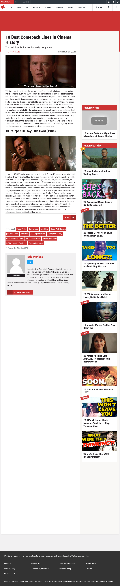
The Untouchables (32, 238)
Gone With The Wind (14, 238)
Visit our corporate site (79, 556)
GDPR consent (9, 574)
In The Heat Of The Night (16, 243)
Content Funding (65, 569)
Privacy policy (91, 563)
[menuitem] (7, 2)
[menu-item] (10, 7)
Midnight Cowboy (55, 234)
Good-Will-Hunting (58, 229)
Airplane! (24, 234)
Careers (89, 569)
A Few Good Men (50, 238)
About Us (7, 563)
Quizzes (26, 2)
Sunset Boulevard (36, 243)
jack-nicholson (12, 234)
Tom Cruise (33, 229)
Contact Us (35, 563)
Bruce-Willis (21, 229)
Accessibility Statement (40, 569)
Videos (17, 2)
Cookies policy (9, 569)
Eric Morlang (14, 52)
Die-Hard (44, 229)
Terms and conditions (67, 563)
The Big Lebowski (37, 234)
